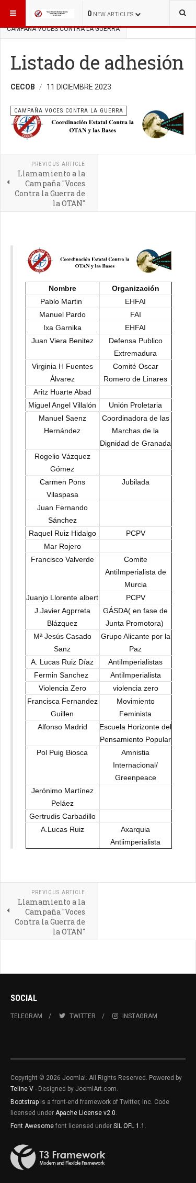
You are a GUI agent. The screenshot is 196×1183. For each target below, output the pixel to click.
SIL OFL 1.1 (129, 1126)
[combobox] (182, 13)
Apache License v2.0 (85, 1113)
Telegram (26, 1016)
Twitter (83, 1016)
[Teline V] (53, 13)
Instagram (139, 1016)
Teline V (21, 1088)
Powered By (58, 1157)
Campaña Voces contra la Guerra (63, 28)
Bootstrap (24, 1102)
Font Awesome (32, 1126)
